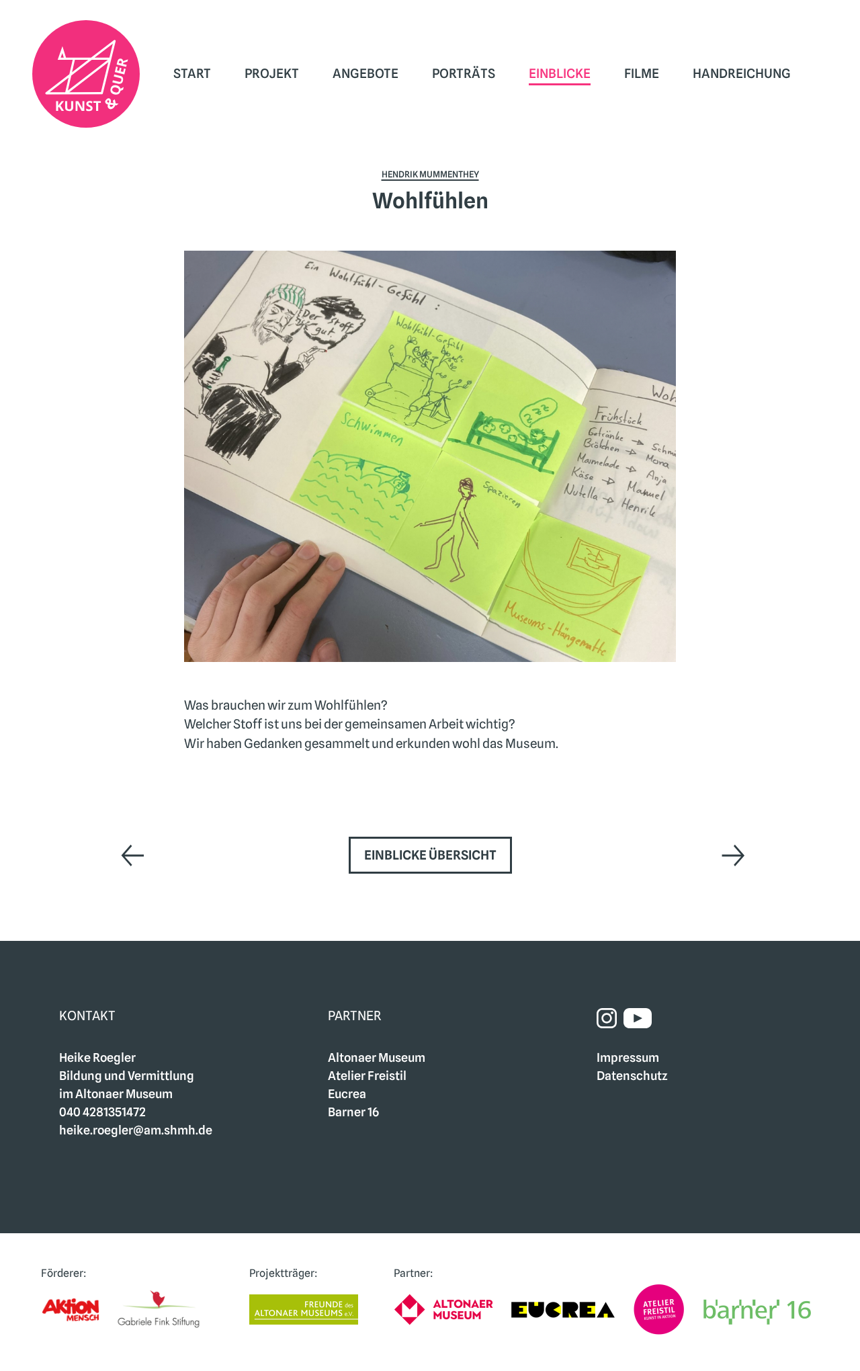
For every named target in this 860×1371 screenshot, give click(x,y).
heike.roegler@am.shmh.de (135, 1130)
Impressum (628, 1057)
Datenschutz (632, 1076)
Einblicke (560, 73)
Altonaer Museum (376, 1057)
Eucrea (347, 1094)
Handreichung (742, 73)
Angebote (365, 73)
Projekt (272, 73)
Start (192, 73)
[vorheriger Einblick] (131, 855)
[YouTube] (638, 1017)
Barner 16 (353, 1112)
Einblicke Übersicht (430, 854)
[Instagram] (610, 1017)
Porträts (463, 73)
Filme (641, 73)
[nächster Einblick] (728, 855)
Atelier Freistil (367, 1076)
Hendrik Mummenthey (430, 174)
